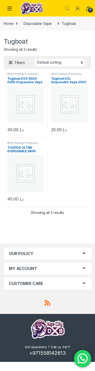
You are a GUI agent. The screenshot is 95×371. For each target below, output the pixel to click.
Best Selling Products (22, 74)
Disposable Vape (38, 23)
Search (67, 8)
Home (8, 23)
